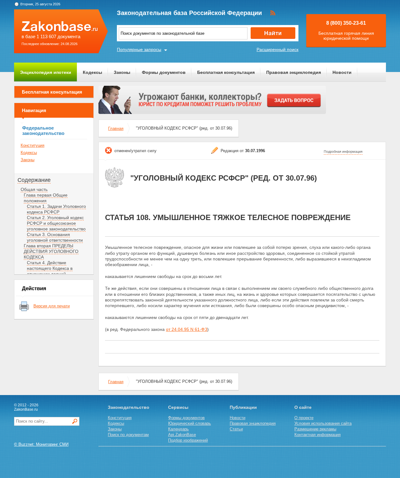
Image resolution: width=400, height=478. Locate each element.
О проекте (303, 417)
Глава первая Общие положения (46, 198)
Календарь (178, 429)
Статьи (236, 429)
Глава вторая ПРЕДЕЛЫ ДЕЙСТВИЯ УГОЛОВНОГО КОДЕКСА (51, 251)
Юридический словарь (189, 423)
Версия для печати (51, 306)
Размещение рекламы (315, 429)
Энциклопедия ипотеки (45, 72)
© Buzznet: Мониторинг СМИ (41, 444)
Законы (122, 72)
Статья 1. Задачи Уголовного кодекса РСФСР (56, 209)
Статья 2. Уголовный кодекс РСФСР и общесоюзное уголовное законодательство (56, 223)
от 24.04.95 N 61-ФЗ (186, 329)
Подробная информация (343, 151)
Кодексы (92, 72)
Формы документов (164, 72)
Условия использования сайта (323, 423)
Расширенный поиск (277, 49)
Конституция (32, 145)
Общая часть (34, 189)
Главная (115, 128)
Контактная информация (317, 434)
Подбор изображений (188, 440)
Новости (342, 72)
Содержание (34, 180)
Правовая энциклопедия (293, 72)
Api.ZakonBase (182, 434)
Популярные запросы (139, 49)
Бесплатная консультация (226, 72)
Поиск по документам (128, 434)
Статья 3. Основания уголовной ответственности (55, 237)
